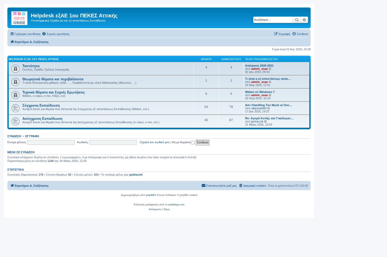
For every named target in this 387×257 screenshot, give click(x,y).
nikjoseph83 (258, 108)
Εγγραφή (32, 136)
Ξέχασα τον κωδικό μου (154, 142)
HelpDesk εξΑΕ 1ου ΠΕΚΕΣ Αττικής (34, 59)
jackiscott (257, 121)
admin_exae (259, 68)
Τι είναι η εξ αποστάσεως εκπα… (268, 78)
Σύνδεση (14, 136)
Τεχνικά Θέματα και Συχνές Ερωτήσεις (53, 92)
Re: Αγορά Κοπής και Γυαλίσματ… (269, 118)
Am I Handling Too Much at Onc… (268, 105)
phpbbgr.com (176, 204)
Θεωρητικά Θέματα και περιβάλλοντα (52, 79)
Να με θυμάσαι (181, 142)
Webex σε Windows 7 (260, 91)
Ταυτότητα (30, 66)
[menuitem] (56, 34)
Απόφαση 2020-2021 (259, 65)
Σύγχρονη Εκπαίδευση (41, 105)
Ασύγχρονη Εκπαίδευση (42, 119)
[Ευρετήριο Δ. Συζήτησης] (20, 17)
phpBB (150, 195)
